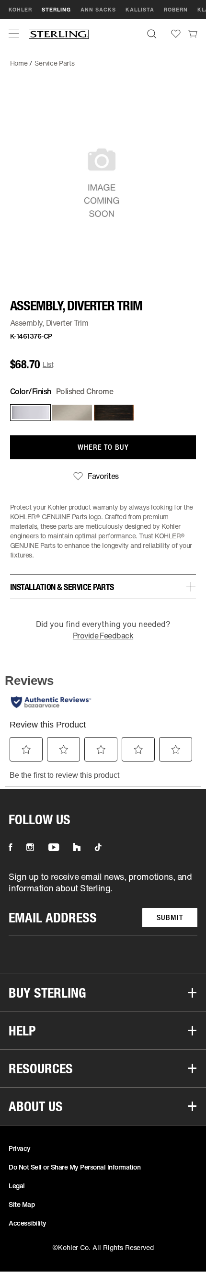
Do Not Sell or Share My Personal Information (74, 1167)
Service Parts (54, 63)
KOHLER (20, 9)
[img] (59, 34)
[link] (192, 33)
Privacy (20, 1148)
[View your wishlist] (176, 33)
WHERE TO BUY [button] (103, 447)
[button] (14, 33)
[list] (103, 903)
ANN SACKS (98, 9)
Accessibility (27, 1223)
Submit (170, 917)
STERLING (56, 9)
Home (19, 63)
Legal (17, 1186)
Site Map (21, 1204)
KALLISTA (140, 9)
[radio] (28, 412)
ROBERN (176, 9)
